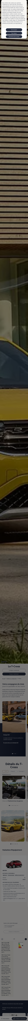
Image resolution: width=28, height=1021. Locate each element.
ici (21, 23)
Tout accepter (14, 29)
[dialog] (14, 510)
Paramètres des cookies (14, 36)
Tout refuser (14, 33)
